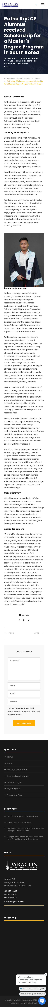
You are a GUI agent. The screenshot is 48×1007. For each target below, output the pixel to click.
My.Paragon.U (13, 788)
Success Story (20, 63)
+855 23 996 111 (10, 891)
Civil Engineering (14, 61)
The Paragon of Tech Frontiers (20, 822)
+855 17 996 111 (10, 894)
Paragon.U (12, 58)
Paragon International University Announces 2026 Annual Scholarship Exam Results (25, 837)
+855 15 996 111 (10, 897)
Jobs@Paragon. (14, 782)
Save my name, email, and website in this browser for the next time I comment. (24, 711)
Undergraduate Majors (17, 769)
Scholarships (31, 61)
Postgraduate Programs (18, 776)
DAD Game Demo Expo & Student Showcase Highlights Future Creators (26, 829)
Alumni (24, 58)
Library (10, 763)
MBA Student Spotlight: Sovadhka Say (23, 816)
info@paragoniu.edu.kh (14, 901)
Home (10, 757)
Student (8, 63)
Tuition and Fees (14, 795)
